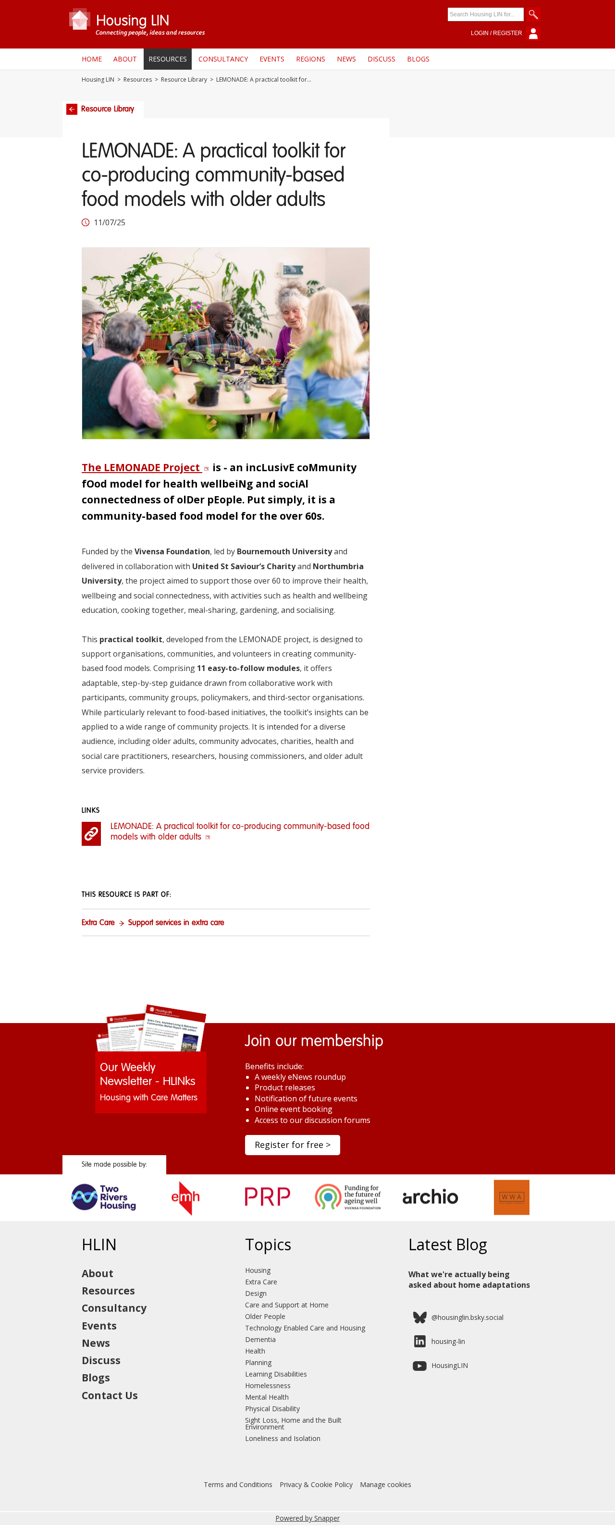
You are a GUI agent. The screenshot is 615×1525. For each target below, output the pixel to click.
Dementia (260, 1339)
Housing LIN (98, 80)
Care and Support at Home (287, 1304)
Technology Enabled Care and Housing (305, 1327)
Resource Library (184, 80)
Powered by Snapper (307, 1518)
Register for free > (293, 1144)
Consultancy (223, 58)
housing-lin (448, 1341)
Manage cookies (385, 1484)
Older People (265, 1316)
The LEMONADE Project (142, 467)
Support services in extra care (176, 923)
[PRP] (267, 1217)
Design (256, 1293)
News (346, 58)
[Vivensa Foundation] (348, 1217)
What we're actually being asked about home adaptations (469, 1279)
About (125, 58)
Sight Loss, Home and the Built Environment (293, 1423)
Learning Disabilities (276, 1374)
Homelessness (268, 1385)
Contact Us (110, 1395)
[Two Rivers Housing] (103, 1217)
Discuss (381, 58)
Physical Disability (272, 1408)
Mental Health (267, 1397)
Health (255, 1350)
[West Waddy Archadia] (512, 1217)
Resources (167, 58)
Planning (258, 1362)
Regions (310, 58)
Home (92, 58)
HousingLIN (449, 1365)
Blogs (418, 58)
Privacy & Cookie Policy (316, 1484)
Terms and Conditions (238, 1484)
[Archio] (430, 1217)
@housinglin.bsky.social (467, 1317)
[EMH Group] (185, 1217)
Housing (258, 1270)
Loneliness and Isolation (282, 1438)
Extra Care (98, 923)
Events (271, 58)
